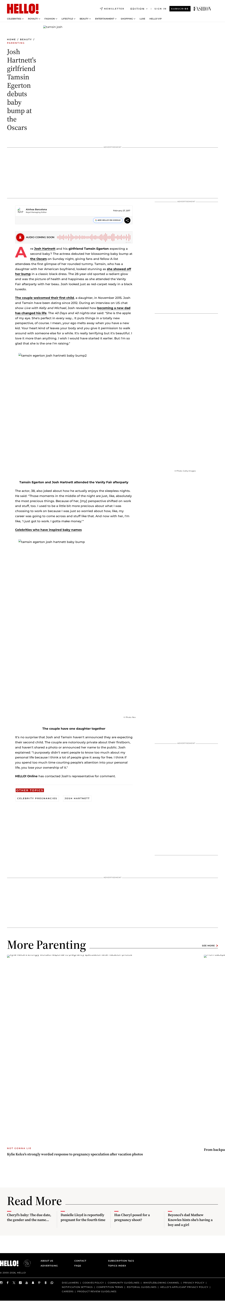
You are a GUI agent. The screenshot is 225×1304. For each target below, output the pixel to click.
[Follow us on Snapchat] (33, 1282)
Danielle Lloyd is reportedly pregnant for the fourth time (83, 1217)
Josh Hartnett (44, 248)
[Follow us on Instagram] (1, 1282)
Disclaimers (70, 1282)
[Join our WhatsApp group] (52, 1282)
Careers (67, 1291)
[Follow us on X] (14, 1282)
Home (11, 39)
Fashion (49, 19)
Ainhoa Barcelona (36, 209)
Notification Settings (77, 1287)
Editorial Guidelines (141, 1287)
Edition (137, 8)
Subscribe (180, 8)
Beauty (84, 19)
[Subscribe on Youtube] (26, 1282)
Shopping (127, 19)
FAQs (77, 1265)
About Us (47, 1260)
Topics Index (117, 1265)
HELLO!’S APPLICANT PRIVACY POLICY (184, 1287)
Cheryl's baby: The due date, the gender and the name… (29, 1217)
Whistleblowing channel (161, 1282)
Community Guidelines (123, 1282)
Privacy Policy (193, 1282)
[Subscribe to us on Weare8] (45, 1282)
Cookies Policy (93, 1282)
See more (208, 945)
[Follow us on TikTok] (20, 1282)
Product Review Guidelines (96, 1291)
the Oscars (38, 259)
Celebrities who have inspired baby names (48, 530)
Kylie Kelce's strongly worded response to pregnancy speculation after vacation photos (75, 1154)
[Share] (127, 220)
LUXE (142, 19)
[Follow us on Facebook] (7, 1282)
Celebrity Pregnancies (37, 798)
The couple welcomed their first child (44, 298)
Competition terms (110, 1287)
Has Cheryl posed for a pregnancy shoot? (132, 1217)
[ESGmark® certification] (25, 1263)
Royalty (33, 19)
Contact (80, 1260)
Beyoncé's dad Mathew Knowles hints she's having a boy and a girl (190, 1219)
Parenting (16, 43)
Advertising (49, 1265)
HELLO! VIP (155, 19)
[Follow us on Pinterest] (39, 1282)
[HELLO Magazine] (23, 9)
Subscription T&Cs (120, 1260)
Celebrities (14, 19)
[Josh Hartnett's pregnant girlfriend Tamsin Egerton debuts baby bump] (202, 9)
